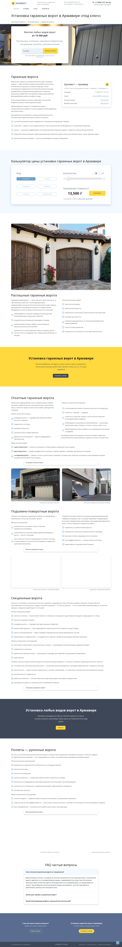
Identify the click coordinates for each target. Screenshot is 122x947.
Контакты (45, 9)
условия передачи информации (45, 56)
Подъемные (26, 186)
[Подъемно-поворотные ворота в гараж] (86, 484)
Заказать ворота (50, 51)
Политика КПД (91, 944)
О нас (35, 9)
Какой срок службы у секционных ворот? (41, 895)
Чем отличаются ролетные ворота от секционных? (45, 872)
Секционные (47, 186)
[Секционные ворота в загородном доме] (35, 571)
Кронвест (20, 3)
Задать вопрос (35, 931)
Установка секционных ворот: (35, 688)
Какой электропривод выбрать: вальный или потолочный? (48, 901)
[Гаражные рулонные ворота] (86, 834)
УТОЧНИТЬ (97, 193)
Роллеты (47, 179)
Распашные (26, 179)
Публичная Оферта (104, 944)
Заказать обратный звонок (102, 4)
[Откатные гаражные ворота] (35, 484)
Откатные (26, 194)
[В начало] (117, 942)
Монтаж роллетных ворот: (34, 812)
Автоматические (47, 194)
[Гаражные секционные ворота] (86, 571)
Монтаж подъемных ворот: (34, 549)
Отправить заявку (61, 375)
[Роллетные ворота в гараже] (35, 834)
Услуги (16, 9)
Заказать (61, 727)
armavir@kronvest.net (73, 2)
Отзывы (26, 9)
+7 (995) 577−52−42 (103, 2)
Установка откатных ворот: (34, 462)
